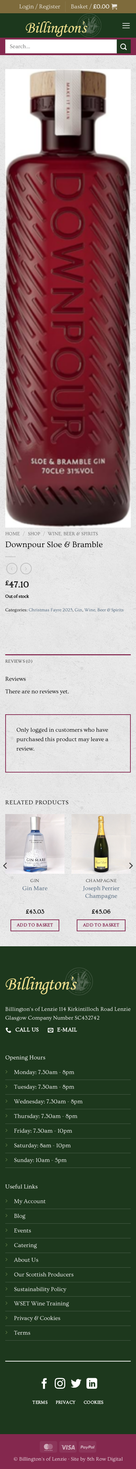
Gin (78, 610)
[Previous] (5, 879)
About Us (26, 1260)
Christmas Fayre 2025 (51, 610)
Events (22, 1230)
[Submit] (124, 46)
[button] (94, 6)
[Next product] (12, 568)
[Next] (130, 879)
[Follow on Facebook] (44, 1384)
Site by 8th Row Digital (97, 1459)
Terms (22, 1332)
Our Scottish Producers (44, 1274)
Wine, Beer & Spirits (73, 534)
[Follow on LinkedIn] (91, 1384)
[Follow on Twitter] (76, 1384)
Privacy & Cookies (37, 1318)
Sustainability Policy (40, 1289)
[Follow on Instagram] (60, 1384)
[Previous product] (26, 568)
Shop (34, 534)
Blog (19, 1216)
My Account (30, 1201)
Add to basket (35, 925)
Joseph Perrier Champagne (101, 892)
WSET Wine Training (41, 1303)
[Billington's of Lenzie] (63, 25)
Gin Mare (34, 888)
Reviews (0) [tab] (18, 661)
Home (12, 534)
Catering (25, 1245)
